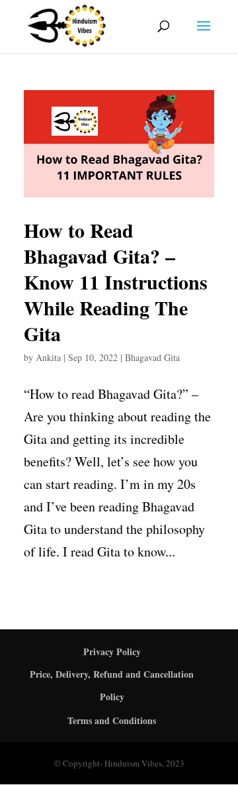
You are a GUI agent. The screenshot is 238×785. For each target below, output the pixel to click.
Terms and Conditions (111, 720)
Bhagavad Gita (152, 357)
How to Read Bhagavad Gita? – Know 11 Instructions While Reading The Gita (116, 281)
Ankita (48, 357)
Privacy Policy (112, 651)
